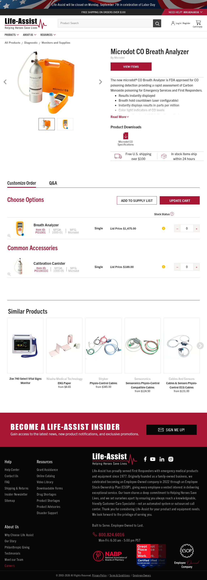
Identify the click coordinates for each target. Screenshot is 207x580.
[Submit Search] (153, 23)
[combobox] (109, 23)
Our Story (10, 541)
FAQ (7, 482)
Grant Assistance (47, 469)
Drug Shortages (46, 494)
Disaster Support (47, 513)
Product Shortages (48, 500)
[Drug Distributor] (111, 556)
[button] (200, 345)
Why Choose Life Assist (19, 535)
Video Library (45, 482)
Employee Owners (142, 575)
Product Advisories (48, 506)
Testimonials (12, 553)
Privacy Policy (99, 575)
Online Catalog (46, 476)
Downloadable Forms (50, 488)
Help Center (12, 469)
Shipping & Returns (17, 488)
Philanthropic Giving (17, 547)
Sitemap (10, 500)
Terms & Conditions (120, 575)
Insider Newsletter (16, 494)
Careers (10, 565)
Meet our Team (14, 559)
